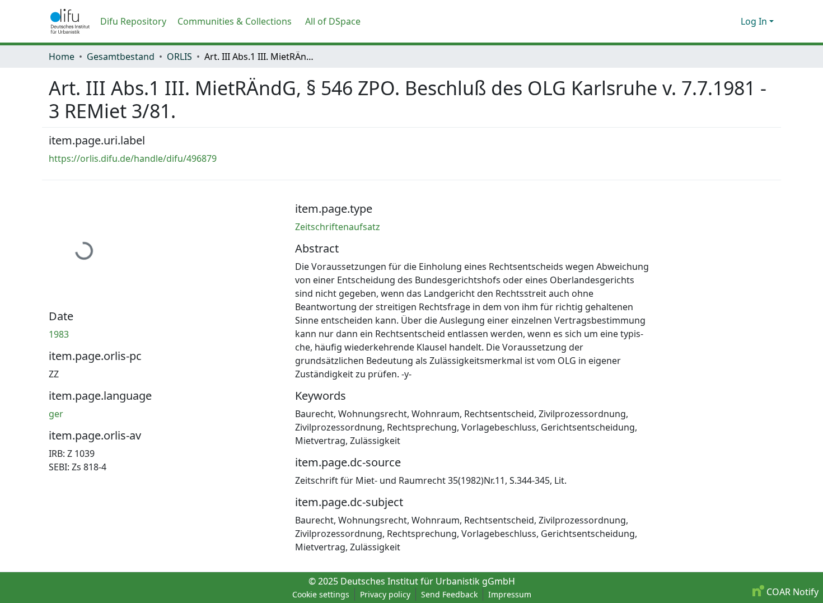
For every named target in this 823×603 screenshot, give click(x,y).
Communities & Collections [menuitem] (234, 21)
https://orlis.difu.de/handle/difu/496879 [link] (133, 158)
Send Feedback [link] (449, 594)
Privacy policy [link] (385, 594)
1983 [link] (59, 334)
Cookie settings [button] (320, 594)
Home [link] (61, 56)
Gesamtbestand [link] (121, 56)
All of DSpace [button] (333, 21)
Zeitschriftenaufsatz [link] (337, 227)
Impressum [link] (509, 594)
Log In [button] (755, 21)
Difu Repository (133, 21)
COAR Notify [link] (791, 592)
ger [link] (56, 414)
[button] (70, 21)
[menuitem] (336, 21)
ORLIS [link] (179, 56)
